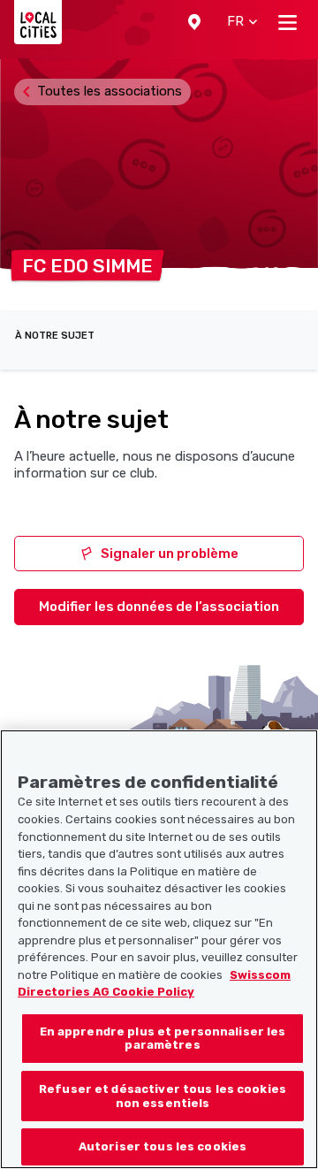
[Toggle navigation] (287, 22)
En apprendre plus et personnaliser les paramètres (163, 1038)
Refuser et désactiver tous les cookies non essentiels (162, 1096)
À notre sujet (55, 335)
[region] (159, 949)
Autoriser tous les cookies (162, 1146)
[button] (194, 22)
